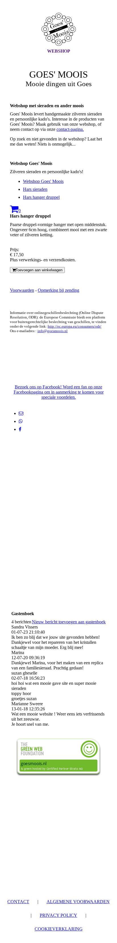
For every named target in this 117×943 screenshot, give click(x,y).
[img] (58, 29)
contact (18, 901)
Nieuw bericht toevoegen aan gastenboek (69, 621)
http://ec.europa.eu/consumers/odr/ (74, 326)
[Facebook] (20, 429)
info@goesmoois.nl (52, 331)
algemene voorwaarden (78, 901)
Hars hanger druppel (41, 197)
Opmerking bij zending (58, 290)
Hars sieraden (35, 189)
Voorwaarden (22, 290)
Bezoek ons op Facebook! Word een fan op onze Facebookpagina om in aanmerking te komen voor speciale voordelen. (59, 392)
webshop (58, 51)
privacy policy (58, 915)
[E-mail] (21, 413)
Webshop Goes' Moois (43, 181)
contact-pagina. (70, 129)
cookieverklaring (59, 929)
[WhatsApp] (21, 421)
